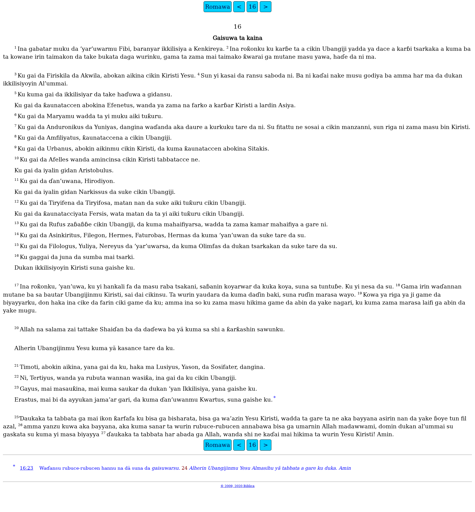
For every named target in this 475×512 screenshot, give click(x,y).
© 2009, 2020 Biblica (237, 486)
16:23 (26, 468)
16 (252, 6)
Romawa (217, 6)
